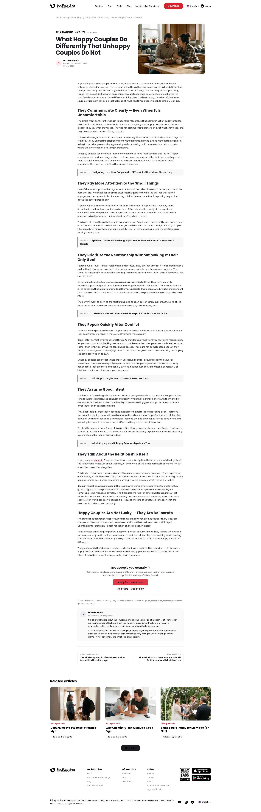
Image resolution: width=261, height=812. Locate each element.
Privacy (150, 773)
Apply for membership (130, 582)
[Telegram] (192, 802)
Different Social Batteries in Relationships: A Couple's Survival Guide (129, 313)
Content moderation (158, 785)
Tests (119, 6)
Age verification (155, 789)
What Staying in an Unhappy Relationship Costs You (121, 443)
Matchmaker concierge (98, 777)
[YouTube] (179, 802)
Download (173, 5)
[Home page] (62, 6)
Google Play (137, 588)
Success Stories (95, 785)
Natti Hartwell (71, 60)
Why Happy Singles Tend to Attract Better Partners (120, 378)
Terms (150, 777)
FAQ (124, 777)
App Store (122, 588)
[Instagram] (186, 802)
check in (98, 460)
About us (126, 773)
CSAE (150, 781)
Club (129, 6)
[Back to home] (62, 770)
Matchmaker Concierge (147, 6)
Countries (127, 781)
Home (59, 17)
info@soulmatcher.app (62, 800)
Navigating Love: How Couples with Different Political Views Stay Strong (132, 172)
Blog (110, 6)
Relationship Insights (71, 32)
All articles (130, 748)
